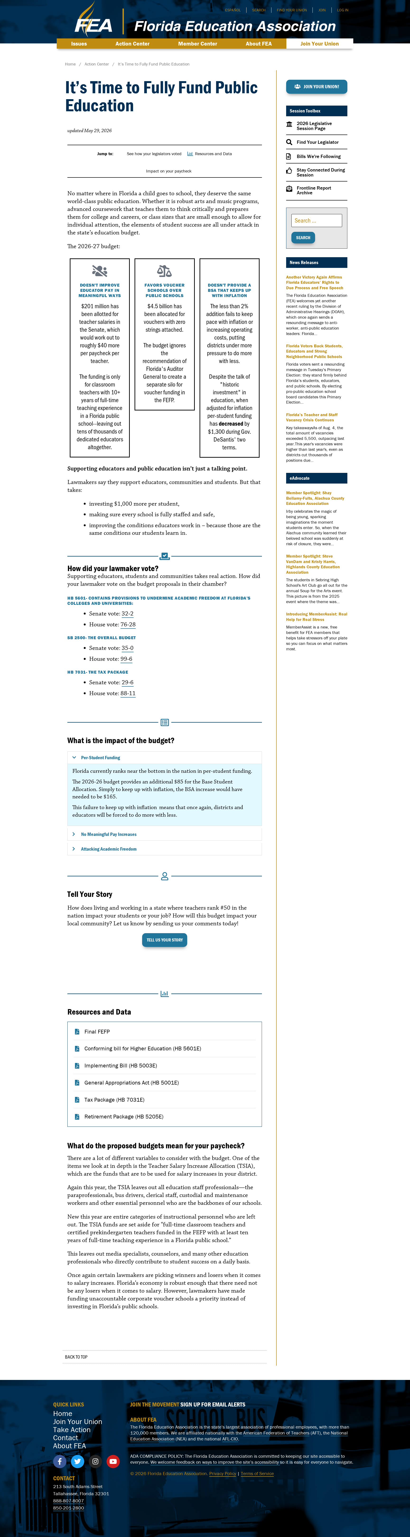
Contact (65, 1438)
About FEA (259, 43)
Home (62, 1413)
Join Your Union (320, 43)
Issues (79, 43)
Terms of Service (257, 1473)
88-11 (128, 693)
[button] (165, 758)
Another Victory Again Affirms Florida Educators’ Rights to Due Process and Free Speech (314, 282)
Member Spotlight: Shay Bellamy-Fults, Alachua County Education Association (315, 498)
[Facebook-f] (59, 1461)
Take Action (72, 1429)
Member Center (197, 43)
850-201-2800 (68, 1508)
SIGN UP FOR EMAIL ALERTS (212, 1404)
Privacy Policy (222, 1473)
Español (233, 10)
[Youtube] (113, 1461)
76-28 (128, 624)
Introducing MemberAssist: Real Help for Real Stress (316, 616)
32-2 (128, 613)
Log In (343, 10)
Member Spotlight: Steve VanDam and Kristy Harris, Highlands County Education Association (313, 564)
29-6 (128, 682)
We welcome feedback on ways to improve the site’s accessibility (215, 1462)
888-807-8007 (68, 1501)
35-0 (128, 648)
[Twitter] (77, 1461)
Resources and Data (99, 1011)
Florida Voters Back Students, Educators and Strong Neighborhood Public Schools (314, 351)
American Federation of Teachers (276, 1433)
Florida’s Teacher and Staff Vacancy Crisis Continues (312, 417)
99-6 (126, 659)
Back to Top (76, 1357)
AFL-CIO (230, 1439)
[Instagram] (95, 1461)
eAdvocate (300, 478)
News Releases (304, 262)
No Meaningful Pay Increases (109, 834)
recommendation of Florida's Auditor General (164, 368)
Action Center (132, 43)
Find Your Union (292, 10)
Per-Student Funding (100, 757)
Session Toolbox (305, 111)
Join (322, 10)
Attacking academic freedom (109, 849)
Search (259, 10)
